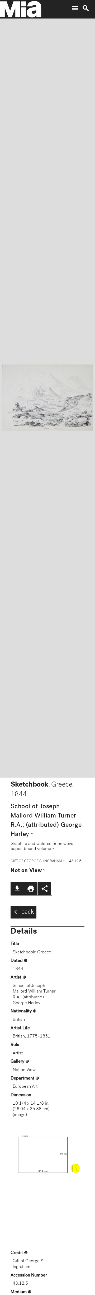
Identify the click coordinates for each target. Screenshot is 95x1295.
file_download (17, 889)
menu (75, 8)
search (86, 8)
